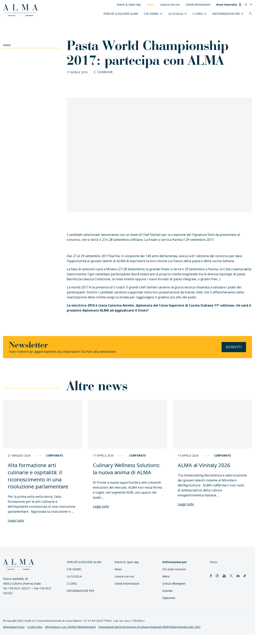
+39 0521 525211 (19, 588)
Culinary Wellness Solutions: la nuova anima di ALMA (126, 469)
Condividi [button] (105, 72)
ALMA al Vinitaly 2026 (204, 465)
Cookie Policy (34, 627)
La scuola (175, 14)
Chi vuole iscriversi (174, 569)
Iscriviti (234, 347)
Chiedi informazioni (197, 4)
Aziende (167, 591)
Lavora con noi (169, 4)
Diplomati (168, 598)
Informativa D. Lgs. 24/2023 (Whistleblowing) (70, 627)
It (246, 4)
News (150, 4)
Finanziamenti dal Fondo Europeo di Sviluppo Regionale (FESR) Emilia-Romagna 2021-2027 (149, 627)
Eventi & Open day (129, 4)
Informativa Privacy (14, 627)
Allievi (166, 576)
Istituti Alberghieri (173, 583)
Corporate (54, 455)
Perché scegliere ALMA (120, 14)
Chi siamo (151, 14)
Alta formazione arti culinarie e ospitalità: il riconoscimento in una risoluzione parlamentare (38, 476)
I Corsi (198, 14)
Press (213, 562)
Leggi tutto (16, 520)
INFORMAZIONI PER (226, 14)
